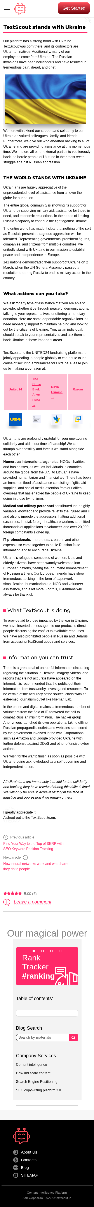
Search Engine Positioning (36, 1081)
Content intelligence (31, 1064)
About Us (29, 1152)
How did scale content (33, 1073)
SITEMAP (29, 1175)
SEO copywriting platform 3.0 (38, 1090)
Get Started (74, 8)
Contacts (29, 1160)
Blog (25, 1167)
